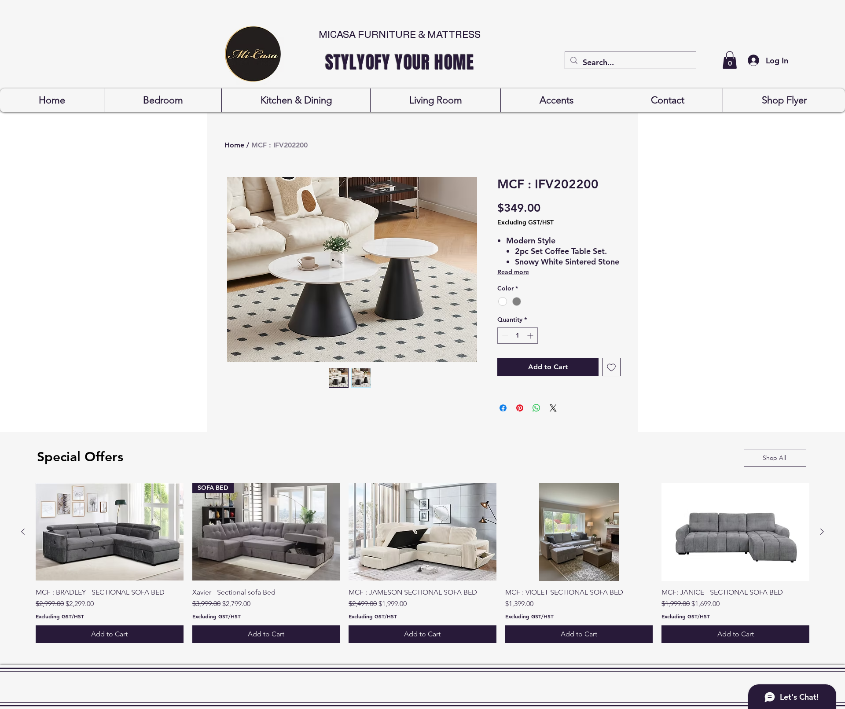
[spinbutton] (517, 335)
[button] (729, 60)
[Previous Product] (23, 531)
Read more (513, 272)
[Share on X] (553, 408)
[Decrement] (504, 335)
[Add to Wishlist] (611, 367)
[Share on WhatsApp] (536, 408)
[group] (422, 563)
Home (234, 145)
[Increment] (530, 335)
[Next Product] (822, 531)
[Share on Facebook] (503, 408)
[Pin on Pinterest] (519, 408)
